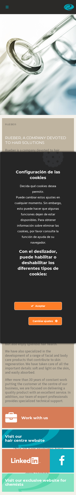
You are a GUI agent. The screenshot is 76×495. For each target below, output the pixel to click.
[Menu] (7, 7)
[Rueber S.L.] (69, 7)
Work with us (34, 418)
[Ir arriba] (63, 482)
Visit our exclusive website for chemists (35, 482)
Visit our (25, 438)
